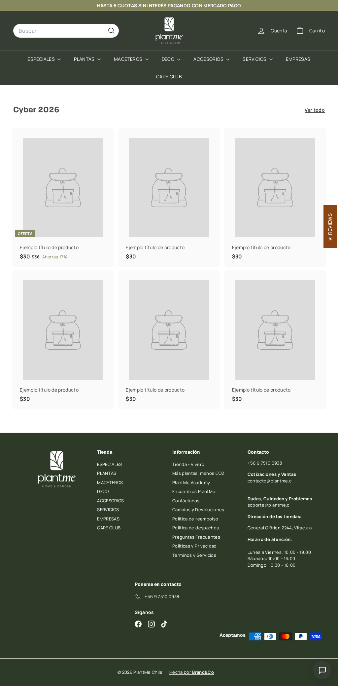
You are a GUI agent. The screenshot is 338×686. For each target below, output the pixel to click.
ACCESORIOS (208, 59)
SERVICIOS (255, 59)
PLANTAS (85, 59)
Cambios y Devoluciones (198, 510)
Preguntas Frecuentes (196, 537)
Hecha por (191, 672)
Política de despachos (195, 528)
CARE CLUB (169, 76)
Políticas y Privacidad (194, 546)
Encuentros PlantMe (193, 491)
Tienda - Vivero (188, 464)
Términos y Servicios (194, 555)
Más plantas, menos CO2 (198, 473)
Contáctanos (186, 501)
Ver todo (315, 110)
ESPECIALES (41, 59)
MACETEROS (129, 59)
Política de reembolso (195, 519)
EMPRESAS (298, 59)
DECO (169, 59)
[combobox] (66, 31)
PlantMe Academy (191, 482)
